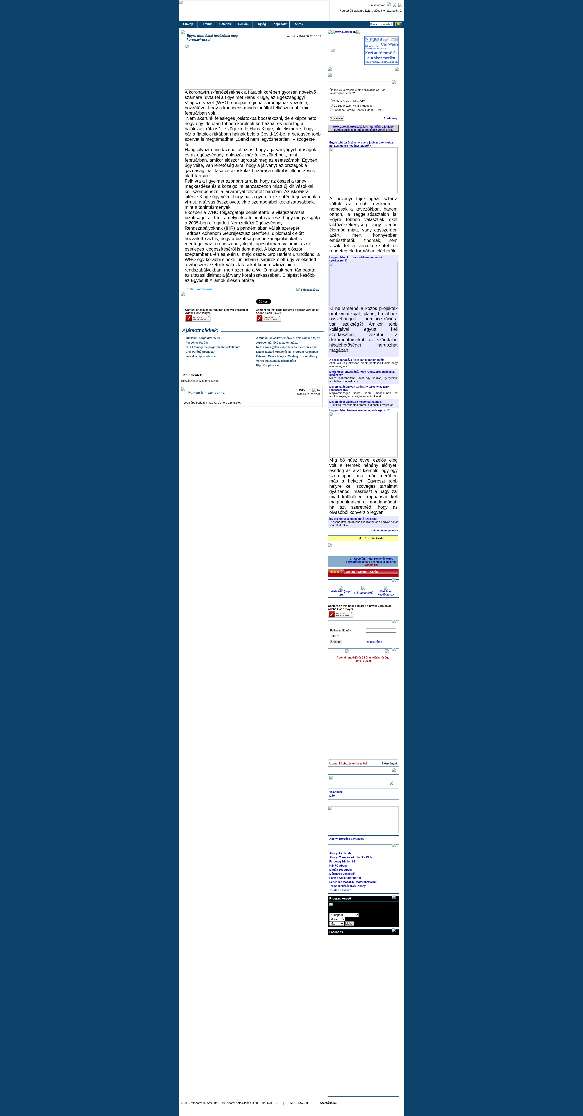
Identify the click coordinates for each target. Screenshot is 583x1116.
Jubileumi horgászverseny (203, 338)
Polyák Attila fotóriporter (345, 878)
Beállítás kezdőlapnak (386, 593)
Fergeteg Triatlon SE (342, 861)
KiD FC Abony (338, 865)
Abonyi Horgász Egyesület (346, 838)
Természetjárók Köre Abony (347, 886)
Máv (332, 796)
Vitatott (350, 571)
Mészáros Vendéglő (342, 873)
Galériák (225, 24)
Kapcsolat (280, 24)
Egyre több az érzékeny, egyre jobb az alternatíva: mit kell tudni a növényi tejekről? (361, 144)
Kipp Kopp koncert (268, 365)
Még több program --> (384, 530)
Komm (362, 571)
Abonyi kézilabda (340, 853)
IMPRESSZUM (299, 1103)
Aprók (299, 24)
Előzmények (390, 763)
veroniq (291, 36)
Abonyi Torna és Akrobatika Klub (350, 857)
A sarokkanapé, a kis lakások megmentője (356, 360)
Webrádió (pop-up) (340, 593)
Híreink (207, 24)
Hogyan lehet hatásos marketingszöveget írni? (359, 410)
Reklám (243, 24)
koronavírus (204, 289)
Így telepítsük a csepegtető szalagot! (353, 518)
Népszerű (336, 571)
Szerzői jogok (328, 1103)
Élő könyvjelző (363, 593)
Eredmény (390, 118)
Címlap (188, 24)
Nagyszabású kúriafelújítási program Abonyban (287, 351)
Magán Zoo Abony (341, 869)
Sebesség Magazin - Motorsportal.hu (352, 882)
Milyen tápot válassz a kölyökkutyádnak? (356, 401)
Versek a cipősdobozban (201, 356)
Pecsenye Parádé (197, 342)
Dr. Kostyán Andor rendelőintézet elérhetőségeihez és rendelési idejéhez (371, 562)
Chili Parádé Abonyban (200, 351)
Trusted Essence (340, 890)
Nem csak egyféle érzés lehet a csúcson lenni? (286, 347)
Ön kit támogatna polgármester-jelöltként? (213, 347)
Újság (262, 24)
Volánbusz (336, 792)
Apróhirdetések (371, 538)
